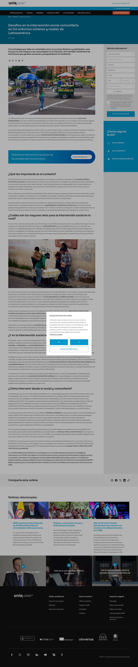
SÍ (79, 342)
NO (59, 342)
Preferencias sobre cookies (68, 349)
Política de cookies (56, 334)
